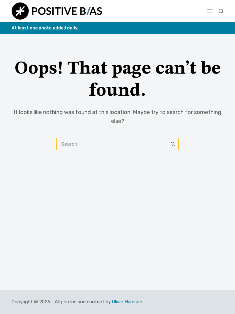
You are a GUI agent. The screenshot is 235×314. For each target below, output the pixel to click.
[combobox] (112, 144)
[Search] (221, 11)
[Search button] (172, 144)
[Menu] (210, 11)
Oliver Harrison (127, 301)
